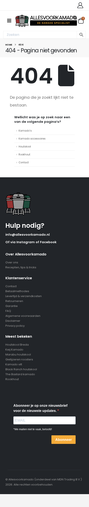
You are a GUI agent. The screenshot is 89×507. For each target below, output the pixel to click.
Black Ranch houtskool (21, 369)
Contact (24, 162)
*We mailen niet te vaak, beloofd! (32, 429)
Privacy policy (15, 326)
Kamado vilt (13, 364)
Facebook (48, 242)
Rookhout (24, 154)
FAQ (8, 311)
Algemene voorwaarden (22, 316)
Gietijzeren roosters (19, 359)
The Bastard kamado (20, 374)
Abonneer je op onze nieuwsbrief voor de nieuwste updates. (40, 408)
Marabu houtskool (18, 354)
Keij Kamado (14, 350)
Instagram (26, 242)
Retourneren (14, 301)
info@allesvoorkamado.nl (27, 234)
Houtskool (25, 146)
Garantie (11, 306)
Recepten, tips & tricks (20, 267)
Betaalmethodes (17, 291)
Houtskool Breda (17, 345)
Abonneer (63, 440)
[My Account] (80, 5)
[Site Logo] (46, 21)
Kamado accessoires (32, 138)
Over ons (11, 262)
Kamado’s (25, 130)
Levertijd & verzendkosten (23, 296)
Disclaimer (12, 321)
